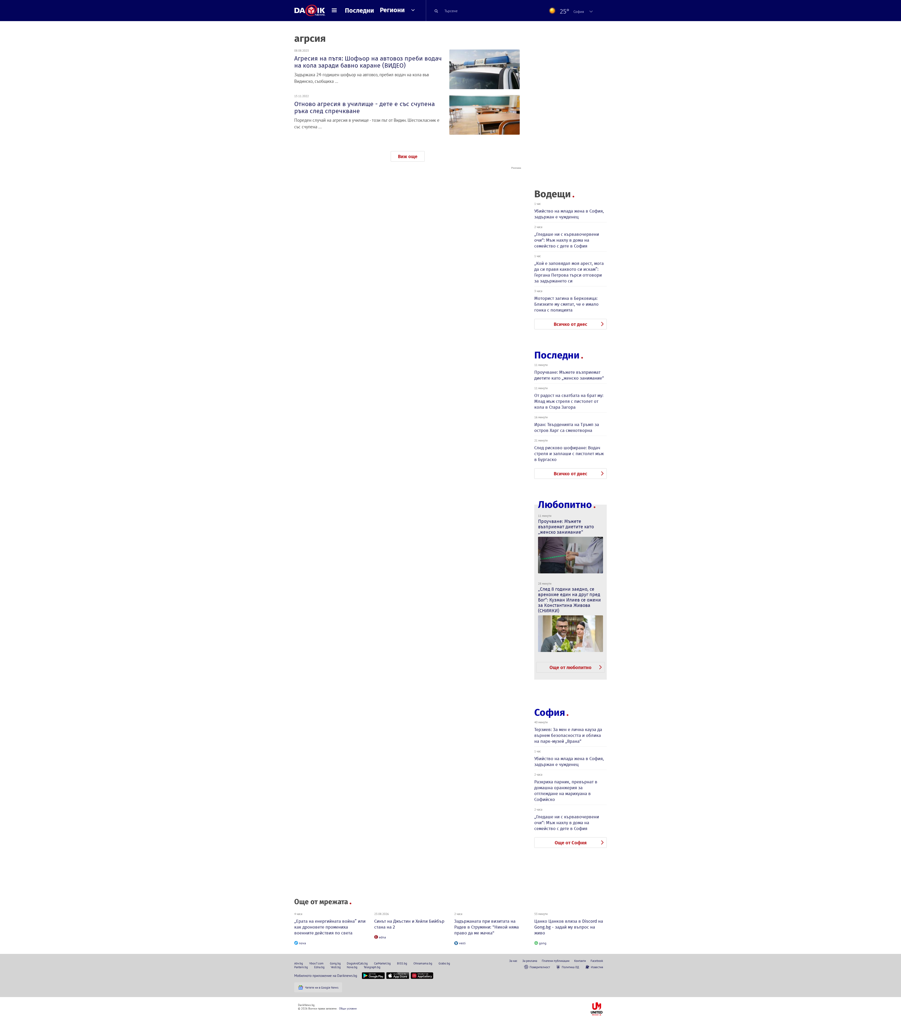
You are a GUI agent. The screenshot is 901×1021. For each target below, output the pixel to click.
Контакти (580, 961)
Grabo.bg (444, 963)
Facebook (597, 961)
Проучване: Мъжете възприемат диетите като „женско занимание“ (569, 375)
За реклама (529, 961)
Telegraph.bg (372, 967)
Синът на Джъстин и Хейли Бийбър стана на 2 (409, 924)
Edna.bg (319, 967)
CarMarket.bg (382, 963)
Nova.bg (352, 967)
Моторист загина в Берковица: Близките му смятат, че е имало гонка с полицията (566, 304)
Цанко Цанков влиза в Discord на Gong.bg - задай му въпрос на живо (568, 927)
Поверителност (540, 967)
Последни (359, 10)
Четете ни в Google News (321, 987)
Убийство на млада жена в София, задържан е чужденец (569, 214)
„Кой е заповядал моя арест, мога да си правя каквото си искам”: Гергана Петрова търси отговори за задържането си (569, 272)
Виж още (407, 156)
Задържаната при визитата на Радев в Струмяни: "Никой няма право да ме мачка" (486, 927)
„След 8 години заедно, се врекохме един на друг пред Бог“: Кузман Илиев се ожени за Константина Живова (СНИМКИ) (569, 599)
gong (542, 943)
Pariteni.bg (301, 967)
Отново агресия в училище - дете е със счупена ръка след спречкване (364, 107)
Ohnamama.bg (422, 963)
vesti (462, 943)
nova (302, 943)
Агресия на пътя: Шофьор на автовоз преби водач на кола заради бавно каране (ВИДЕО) (368, 62)
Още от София (571, 843)
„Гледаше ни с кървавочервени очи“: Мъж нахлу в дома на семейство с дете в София (566, 240)
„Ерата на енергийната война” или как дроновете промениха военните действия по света (330, 927)
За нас (513, 961)
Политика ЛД (570, 967)
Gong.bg (335, 963)
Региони (392, 10)
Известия (597, 967)
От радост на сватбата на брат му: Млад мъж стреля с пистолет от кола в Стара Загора (568, 401)
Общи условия (348, 1008)
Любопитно (565, 505)
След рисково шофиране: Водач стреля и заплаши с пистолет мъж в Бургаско (569, 453)
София (549, 712)
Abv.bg (298, 963)
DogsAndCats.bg (357, 963)
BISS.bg (402, 963)
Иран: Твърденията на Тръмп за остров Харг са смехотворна (566, 427)
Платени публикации (555, 961)
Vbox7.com (316, 963)
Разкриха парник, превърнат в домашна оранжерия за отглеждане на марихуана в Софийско (565, 790)
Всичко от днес (570, 324)
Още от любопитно (571, 667)
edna (382, 937)
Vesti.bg (336, 967)
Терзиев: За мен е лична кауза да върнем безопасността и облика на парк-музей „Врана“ (568, 735)
